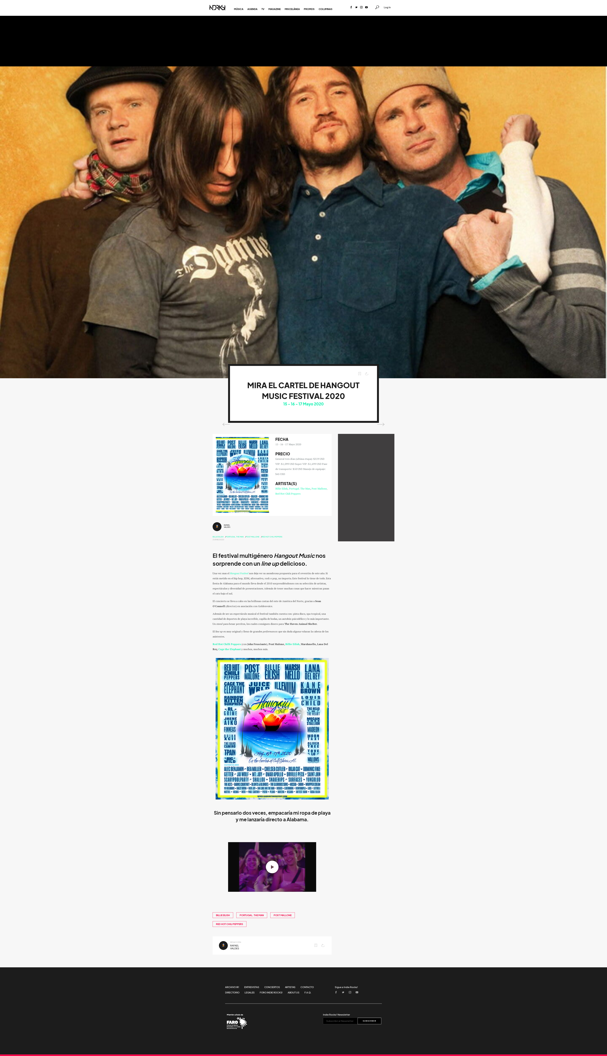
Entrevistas (251, 987)
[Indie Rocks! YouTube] (366, 7)
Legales (250, 992)
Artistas (290, 987)
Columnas (325, 9)
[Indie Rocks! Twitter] (356, 7)
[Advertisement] (303, 41)
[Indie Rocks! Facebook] (351, 7)
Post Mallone (319, 488)
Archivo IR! (232, 987)
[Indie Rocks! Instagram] (361, 7)
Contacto (307, 987)
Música (238, 9)
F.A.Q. (307, 992)
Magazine (274, 9)
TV (262, 9)
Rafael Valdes (227, 526)
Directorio (232, 992)
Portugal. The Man (299, 488)
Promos (309, 9)
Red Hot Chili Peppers (287, 493)
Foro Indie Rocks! (271, 992)
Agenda (252, 9)
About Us (293, 992)
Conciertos (272, 987)
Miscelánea (292, 9)
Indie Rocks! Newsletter (336, 1014)
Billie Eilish (281, 488)
